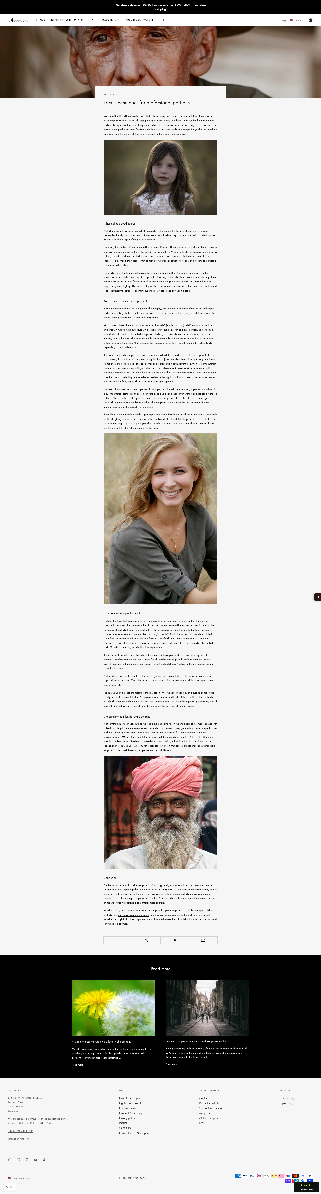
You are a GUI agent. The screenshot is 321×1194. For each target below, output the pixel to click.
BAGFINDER (110, 20)
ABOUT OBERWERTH (139, 20)
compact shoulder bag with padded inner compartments (171, 277)
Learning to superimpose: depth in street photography (196, 1041)
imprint (123, 1123)
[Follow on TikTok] (44, 1159)
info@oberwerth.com (19, 1138)
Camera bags (287, 1098)
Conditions (125, 1128)
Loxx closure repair (130, 1098)
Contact (203, 1098)
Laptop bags (286, 1103)
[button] (306, 1187)
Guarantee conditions (211, 1108)
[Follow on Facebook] (9, 1159)
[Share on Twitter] (146, 940)
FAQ (202, 1123)
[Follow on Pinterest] (27, 1159)
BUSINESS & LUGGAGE (67, 20)
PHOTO (40, 20)
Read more (77, 1064)
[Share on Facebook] (118, 940)
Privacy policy (127, 1118)
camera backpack (133, 659)
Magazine (205, 1113)
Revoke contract (128, 1108)
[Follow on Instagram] (18, 1159)
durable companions (169, 286)
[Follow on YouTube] (35, 1159)
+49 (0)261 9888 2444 (20, 1131)
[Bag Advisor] (317, 597)
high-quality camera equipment (133, 915)
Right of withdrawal (130, 1103)
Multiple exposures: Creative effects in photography (101, 1041)
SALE (93, 20)
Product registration (210, 1103)
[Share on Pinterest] (175, 940)
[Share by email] (203, 940)
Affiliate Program (208, 1118)
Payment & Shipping (130, 1113)
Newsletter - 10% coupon (134, 1133)
